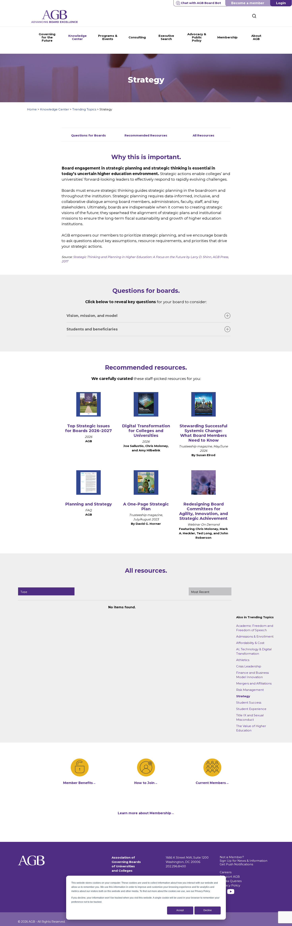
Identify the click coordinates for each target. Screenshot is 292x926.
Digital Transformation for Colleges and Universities (146, 431)
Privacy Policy (230, 885)
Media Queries (231, 881)
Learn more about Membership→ (146, 813)
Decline (207, 910)
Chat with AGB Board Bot (201, 3)
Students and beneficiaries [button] (92, 329)
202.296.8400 (176, 866)
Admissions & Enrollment (255, 636)
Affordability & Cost (250, 643)
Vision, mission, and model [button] (92, 316)
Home (32, 109)
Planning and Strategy (88, 504)
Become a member (247, 3)
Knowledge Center (54, 109)
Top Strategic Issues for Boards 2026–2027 (88, 428)
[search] (254, 16)
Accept (180, 910)
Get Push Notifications (236, 864)
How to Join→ (146, 783)
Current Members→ (212, 783)
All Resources (203, 135)
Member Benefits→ (79, 783)
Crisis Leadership (248, 666)
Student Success (248, 702)
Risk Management (250, 690)
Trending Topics (84, 109)
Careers (225, 872)
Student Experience (251, 709)
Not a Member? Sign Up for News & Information (243, 859)
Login (281, 3)
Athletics (242, 660)
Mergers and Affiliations (254, 683)
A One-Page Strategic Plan (146, 506)
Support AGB (230, 876)
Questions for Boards (88, 135)
